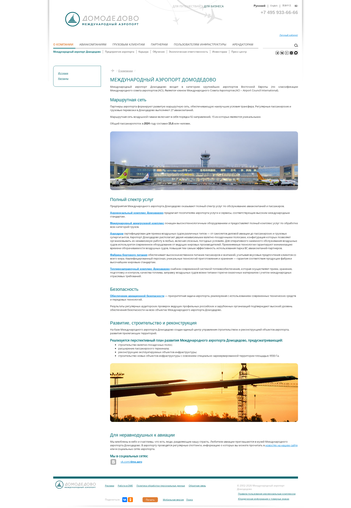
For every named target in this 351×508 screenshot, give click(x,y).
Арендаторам (242, 44)
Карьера (143, 51)
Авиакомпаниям (92, 44)
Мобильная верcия (173, 499)
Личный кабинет (289, 35)
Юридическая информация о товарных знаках (263, 498)
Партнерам (159, 44)
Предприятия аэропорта (119, 51)
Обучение (159, 51)
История (63, 73)
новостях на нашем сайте (281, 445)
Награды (63, 78)
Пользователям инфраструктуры (200, 44)
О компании (63, 44)
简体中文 (286, 5)
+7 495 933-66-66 (279, 12)
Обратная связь (197, 485)
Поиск (189, 499)
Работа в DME (125, 485)
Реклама (109, 485)
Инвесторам (219, 51)
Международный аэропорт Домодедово (77, 51)
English (273, 5)
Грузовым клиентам (129, 44)
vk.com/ (131, 462)
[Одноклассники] (130, 499)
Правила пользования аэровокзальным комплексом (267, 493)
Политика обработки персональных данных (160, 485)
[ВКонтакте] (124, 499)
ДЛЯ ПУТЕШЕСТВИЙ (187, 6)
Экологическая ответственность (188, 51)
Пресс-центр (239, 51)
